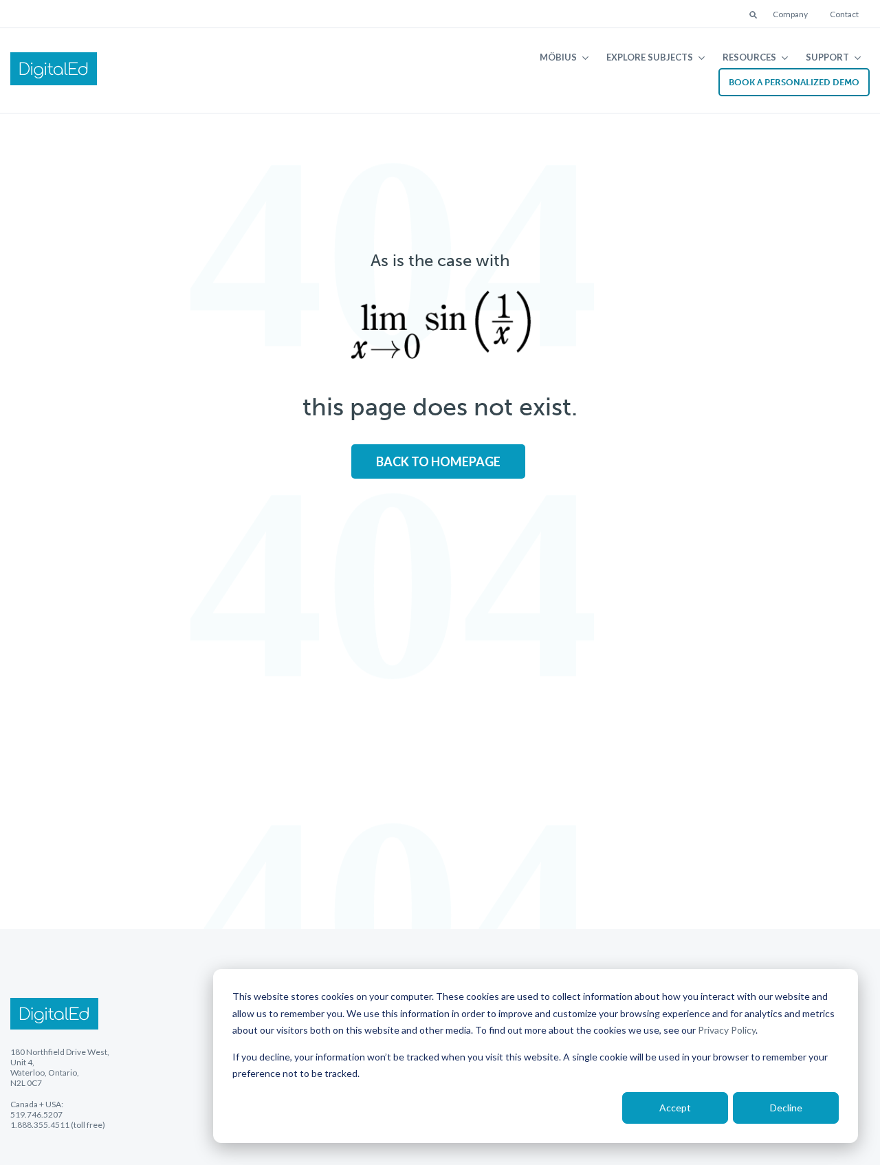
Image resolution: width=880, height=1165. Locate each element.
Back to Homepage (438, 461)
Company (790, 14)
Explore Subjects (649, 57)
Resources (749, 57)
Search (753, 16)
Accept (675, 1107)
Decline (786, 1107)
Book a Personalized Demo (794, 82)
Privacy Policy (727, 1030)
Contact (844, 14)
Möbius (558, 57)
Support (827, 57)
